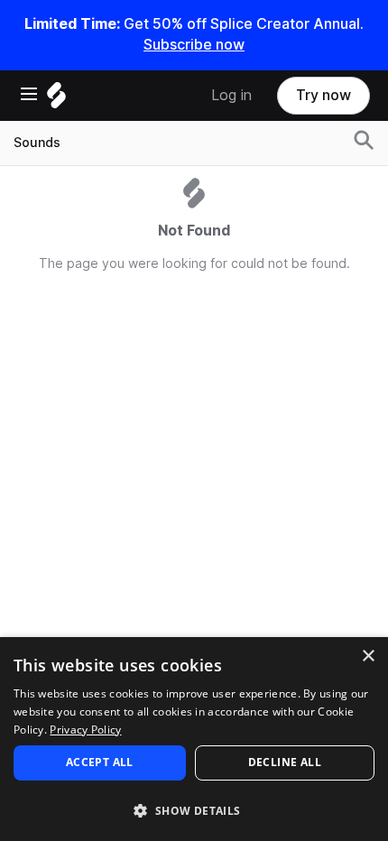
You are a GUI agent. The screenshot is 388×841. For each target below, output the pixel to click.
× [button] (367, 656)
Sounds (37, 142)
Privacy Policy (85, 729)
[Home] (56, 99)
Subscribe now (194, 44)
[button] (194, 809)
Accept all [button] (100, 762)
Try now (323, 95)
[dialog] (194, 739)
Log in (231, 95)
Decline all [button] (284, 762)
